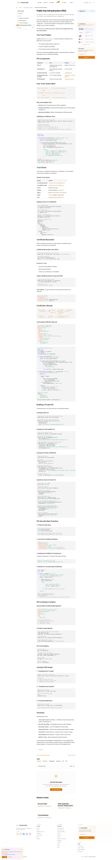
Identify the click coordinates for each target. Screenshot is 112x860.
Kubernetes (59, 840)
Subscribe (86, 57)
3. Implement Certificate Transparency (49, 553)
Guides (20, 7)
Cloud (58, 847)
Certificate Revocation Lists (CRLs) (48, 249)
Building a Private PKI (45, 405)
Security (39, 761)
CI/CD (58, 845)
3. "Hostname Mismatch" (45, 701)
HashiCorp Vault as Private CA (46, 480)
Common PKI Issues (44, 667)
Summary (40, 713)
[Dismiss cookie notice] (21, 849)
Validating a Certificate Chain (46, 116)
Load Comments (57, 789)
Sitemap (38, 838)
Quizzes (58, 836)
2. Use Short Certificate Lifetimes (47, 539)
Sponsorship (80, 851)
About (38, 836)
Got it (5, 856)
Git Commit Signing (43, 646)
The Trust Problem (44, 35)
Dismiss (10, 856)
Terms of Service (81, 847)
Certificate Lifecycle (44, 306)
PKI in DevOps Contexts (46, 602)
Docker (58, 843)
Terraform (59, 842)
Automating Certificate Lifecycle (47, 322)
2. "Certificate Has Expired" (45, 686)
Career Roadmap (60, 829)
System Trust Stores (43, 177)
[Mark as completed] (33, 18)
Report (71, 766)
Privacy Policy (80, 846)
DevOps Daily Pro (60, 828)
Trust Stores (41, 167)
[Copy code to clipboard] (74, 88)
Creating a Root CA (43, 413)
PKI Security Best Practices (47, 521)
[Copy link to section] (35, 35)
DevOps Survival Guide (61, 838)
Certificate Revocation (45, 240)
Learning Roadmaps (61, 831)
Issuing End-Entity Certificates (46, 453)
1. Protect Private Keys (44, 525)
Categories (39, 833)
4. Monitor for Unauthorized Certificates (49, 566)
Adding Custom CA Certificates (46, 202)
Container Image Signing (44, 628)
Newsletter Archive (40, 831)
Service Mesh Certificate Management (49, 606)
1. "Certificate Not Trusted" (45, 671)
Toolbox (58, 833)
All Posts (38, 828)
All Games (59, 835)
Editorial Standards (81, 849)
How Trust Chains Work (46, 84)
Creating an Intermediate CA (46, 429)
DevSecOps (45, 761)
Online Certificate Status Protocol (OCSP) (50, 276)
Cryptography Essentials (28, 7)
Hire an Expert (39, 835)
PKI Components (43, 59)
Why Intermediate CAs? (44, 102)
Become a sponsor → (86, 44)
